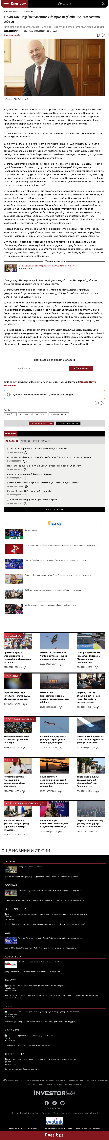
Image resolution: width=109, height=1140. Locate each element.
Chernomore (50, 1084)
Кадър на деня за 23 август (30, 867)
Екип (23, 1113)
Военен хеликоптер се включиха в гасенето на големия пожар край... (53, 655)
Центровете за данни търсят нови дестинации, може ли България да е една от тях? (45, 924)
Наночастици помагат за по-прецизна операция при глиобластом (48, 1012)
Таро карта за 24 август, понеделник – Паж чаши (27, 1045)
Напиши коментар (41, 423)
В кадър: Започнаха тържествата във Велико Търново (47, 266)
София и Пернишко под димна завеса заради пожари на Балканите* (90, 823)
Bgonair (11, 885)
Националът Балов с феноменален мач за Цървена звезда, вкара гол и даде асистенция (63, 545)
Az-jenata (12, 1030)
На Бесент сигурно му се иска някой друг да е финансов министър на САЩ (52, 914)
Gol (8, 932)
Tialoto (10, 980)
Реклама (46, 1113)
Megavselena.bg (75, 1084)
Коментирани (41, 441)
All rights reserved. (50, 1128)
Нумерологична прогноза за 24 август (35, 1035)
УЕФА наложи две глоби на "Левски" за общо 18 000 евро (37, 448)
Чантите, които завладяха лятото (22, 1069)
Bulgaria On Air (38, 1080)
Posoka (59, 1084)
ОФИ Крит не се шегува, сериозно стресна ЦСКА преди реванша (53, 590)
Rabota (101, 1080)
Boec (66, 1084)
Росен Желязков (58, 414)
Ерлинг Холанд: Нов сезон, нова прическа (29, 491)
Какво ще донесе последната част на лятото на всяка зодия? (47, 1059)
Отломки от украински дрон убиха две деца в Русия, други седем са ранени (49, 457)
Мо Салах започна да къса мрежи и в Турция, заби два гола (50, 605)
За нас (14, 1113)
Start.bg (41, 1084)
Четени (25, 441)
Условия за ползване (85, 1113)
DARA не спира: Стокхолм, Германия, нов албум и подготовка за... (54, 823)
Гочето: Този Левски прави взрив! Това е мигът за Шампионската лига (55, 560)
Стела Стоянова (12, 35)
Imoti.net (93, 1080)
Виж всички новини (54, 509)
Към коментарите (68, 423)
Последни (11, 441)
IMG (4, 1080)
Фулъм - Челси (31, 530)
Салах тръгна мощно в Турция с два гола (29, 474)
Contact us (96, 1128)
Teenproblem (15, 1054)
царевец (10, 414)
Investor (11, 861)
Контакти (33, 1113)
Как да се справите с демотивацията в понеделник (42, 986)
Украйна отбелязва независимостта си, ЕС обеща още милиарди (43, 482)
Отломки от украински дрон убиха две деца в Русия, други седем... (53, 739)
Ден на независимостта (32, 414)
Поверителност (62, 1113)
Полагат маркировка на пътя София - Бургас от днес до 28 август (44, 466)
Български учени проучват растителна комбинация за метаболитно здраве (40, 1021)
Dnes (17, 1080)
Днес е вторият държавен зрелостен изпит (32, 499)
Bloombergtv (15, 909)
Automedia (13, 956)
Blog (35, 1084)
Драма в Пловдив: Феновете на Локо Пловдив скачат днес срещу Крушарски (59, 575)
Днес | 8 (67, 4)
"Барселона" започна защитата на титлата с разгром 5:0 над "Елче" (49, 890)
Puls (8, 1006)
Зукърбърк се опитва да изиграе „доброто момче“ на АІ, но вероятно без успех (41, 877)
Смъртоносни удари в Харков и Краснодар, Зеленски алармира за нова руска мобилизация (46, 900)
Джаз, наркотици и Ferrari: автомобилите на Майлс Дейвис (32, 972)
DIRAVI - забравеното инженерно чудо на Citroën (40, 962)
